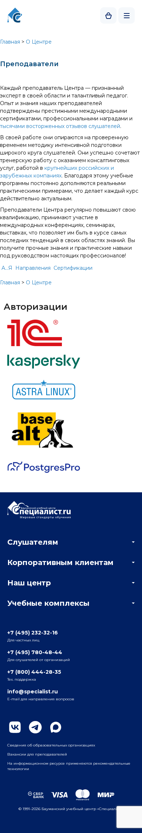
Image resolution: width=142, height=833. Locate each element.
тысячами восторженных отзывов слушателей (60, 126)
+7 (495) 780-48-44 (34, 652)
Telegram (35, 727)
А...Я (6, 268)
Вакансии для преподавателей (37, 754)
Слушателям (32, 542)
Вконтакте (15, 727)
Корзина (108, 15)
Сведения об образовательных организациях (51, 745)
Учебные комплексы (48, 603)
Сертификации (73, 268)
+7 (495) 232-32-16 (32, 632)
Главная (10, 42)
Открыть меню (126, 15)
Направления (33, 268)
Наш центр (29, 582)
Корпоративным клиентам (60, 562)
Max (55, 727)
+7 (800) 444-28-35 (34, 671)
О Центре (39, 42)
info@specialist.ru (32, 691)
